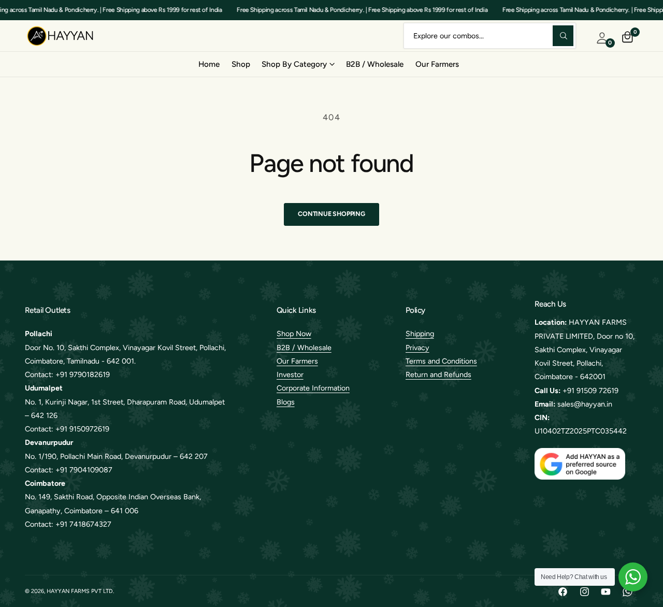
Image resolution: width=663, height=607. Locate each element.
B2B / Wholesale (304, 347)
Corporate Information (313, 388)
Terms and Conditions (441, 361)
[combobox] (489, 35)
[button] (298, 64)
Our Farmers (297, 361)
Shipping (420, 333)
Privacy (417, 347)
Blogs (286, 402)
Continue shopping (331, 214)
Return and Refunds (438, 374)
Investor (290, 374)
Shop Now (294, 333)
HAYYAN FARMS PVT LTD (80, 591)
